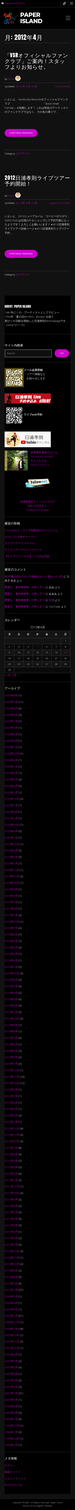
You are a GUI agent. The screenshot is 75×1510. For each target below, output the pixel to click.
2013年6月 (11, 1102)
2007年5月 (11, 1367)
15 (65, 652)
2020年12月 (12, 824)
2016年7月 (11, 928)
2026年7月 (11, 701)
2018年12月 (12, 869)
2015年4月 (11, 1005)
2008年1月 (11, 1328)
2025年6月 (11, 734)
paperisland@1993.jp (15, 3)
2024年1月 (11, 766)
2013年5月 (11, 1108)
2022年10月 (12, 798)
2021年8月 (11, 811)
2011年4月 (11, 1231)
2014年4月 (11, 1050)
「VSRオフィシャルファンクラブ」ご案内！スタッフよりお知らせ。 (36, 60)
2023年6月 (11, 772)
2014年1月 (11, 1063)
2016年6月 (11, 934)
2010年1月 (11, 1289)
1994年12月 (12, 1438)
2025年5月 (11, 740)
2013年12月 (12, 1070)
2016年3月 (11, 953)
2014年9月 (11, 1025)
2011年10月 (12, 1192)
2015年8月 (11, 979)
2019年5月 (11, 856)
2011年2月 (11, 1238)
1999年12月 (12, 1425)
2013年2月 (11, 1115)
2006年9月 (11, 1399)
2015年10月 (12, 973)
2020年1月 (11, 837)
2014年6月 (11, 1044)
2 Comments (62, 86)
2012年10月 (12, 1141)
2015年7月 (11, 986)
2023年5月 (11, 779)
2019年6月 (11, 850)
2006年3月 (11, 1412)
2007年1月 (11, 1393)
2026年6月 (11, 708)
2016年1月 (11, 966)
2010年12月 (12, 1251)
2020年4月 (11, 831)
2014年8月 (11, 1031)
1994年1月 (11, 1444)
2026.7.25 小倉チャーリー (20, 536)
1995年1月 (11, 1432)
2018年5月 (11, 895)
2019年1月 (11, 863)
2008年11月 (12, 1322)
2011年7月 (11, 1212)
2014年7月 (11, 1037)
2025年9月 (11, 727)
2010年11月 (12, 1257)
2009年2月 (11, 1309)
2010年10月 (12, 1264)
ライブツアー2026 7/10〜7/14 (23, 549)
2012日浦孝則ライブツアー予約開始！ (37, 180)
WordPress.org (13, 1484)
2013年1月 (11, 1121)
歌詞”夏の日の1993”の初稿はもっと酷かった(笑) (34, 576)
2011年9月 (11, 1199)
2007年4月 (11, 1373)
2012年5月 (11, 1160)
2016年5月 (11, 941)
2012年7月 (11, 1147)
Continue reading (23, 134)
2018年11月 (12, 876)
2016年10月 (12, 921)
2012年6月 (11, 1154)
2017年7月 (11, 902)
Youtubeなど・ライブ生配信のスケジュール (31, 530)
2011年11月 (12, 1186)
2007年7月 (11, 1361)
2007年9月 (11, 1354)
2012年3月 (11, 1173)
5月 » (15, 675)
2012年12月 (12, 1128)
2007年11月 (12, 1341)
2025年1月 (11, 747)
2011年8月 (11, 1206)
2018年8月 (11, 889)
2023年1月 (11, 792)
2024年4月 (11, 760)
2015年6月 (11, 992)
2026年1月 (11, 721)
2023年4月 (11, 785)
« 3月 (8, 675)
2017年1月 (11, 915)
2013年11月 (12, 1076)
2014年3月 (11, 1057)
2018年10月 (12, 882)
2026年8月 (11, 695)
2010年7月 (11, 1283)
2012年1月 (11, 1180)
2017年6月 (11, 908)
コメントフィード (15, 1478)
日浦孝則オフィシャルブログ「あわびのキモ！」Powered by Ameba (37, 506)
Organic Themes (44, 1506)
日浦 (51, 600)
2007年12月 (12, 1335)
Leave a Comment (59, 202)
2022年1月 (11, 805)
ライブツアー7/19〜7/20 (20, 543)
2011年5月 (11, 1225)
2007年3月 (11, 1380)
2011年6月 (11, 1218)
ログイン (10, 1465)
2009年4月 (11, 1302)
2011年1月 (11, 1244)
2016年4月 (11, 947)
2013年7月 (11, 1096)
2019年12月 (12, 844)
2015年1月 (11, 1012)
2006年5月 (11, 1406)
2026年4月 (11, 714)
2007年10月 (12, 1348)
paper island (31, 18)
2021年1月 (11, 818)
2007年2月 (11, 1386)
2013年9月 (11, 1089)
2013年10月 (12, 1083)
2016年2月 (11, 960)
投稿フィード (13, 1471)
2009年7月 (11, 1296)
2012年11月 (12, 1134)
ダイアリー (23, 153)
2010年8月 (11, 1277)
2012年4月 (11, 1167)
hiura (11, 78)
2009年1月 (11, 1315)
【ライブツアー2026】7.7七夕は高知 (27, 556)
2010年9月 (11, 1270)
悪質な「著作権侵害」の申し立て (25, 587)
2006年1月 (11, 1419)
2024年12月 (12, 753)
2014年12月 (12, 1018)
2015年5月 (11, 999)
